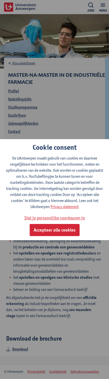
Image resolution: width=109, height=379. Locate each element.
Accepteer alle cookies (55, 230)
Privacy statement (64, 206)
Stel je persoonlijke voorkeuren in (54, 217)
